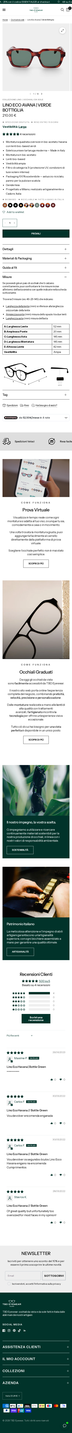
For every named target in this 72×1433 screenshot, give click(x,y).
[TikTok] (19, 1330)
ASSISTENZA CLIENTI (22, 1347)
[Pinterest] (14, 1330)
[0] (67, 10)
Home (5, 19)
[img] (15, 1052)
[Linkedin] (24, 1330)
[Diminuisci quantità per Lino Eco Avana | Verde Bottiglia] (5, 223)
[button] (11, 134)
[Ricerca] (62, 10)
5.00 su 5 (44, 981)
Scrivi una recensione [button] (35, 1019)
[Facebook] (4, 1330)
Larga (22, 126)
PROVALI (36, 233)
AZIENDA (11, 1383)
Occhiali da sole (17, 19)
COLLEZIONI (14, 1371)
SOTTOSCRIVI (54, 1275)
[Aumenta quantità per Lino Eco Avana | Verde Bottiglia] (14, 223)
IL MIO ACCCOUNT (19, 1359)
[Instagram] (9, 1330)
